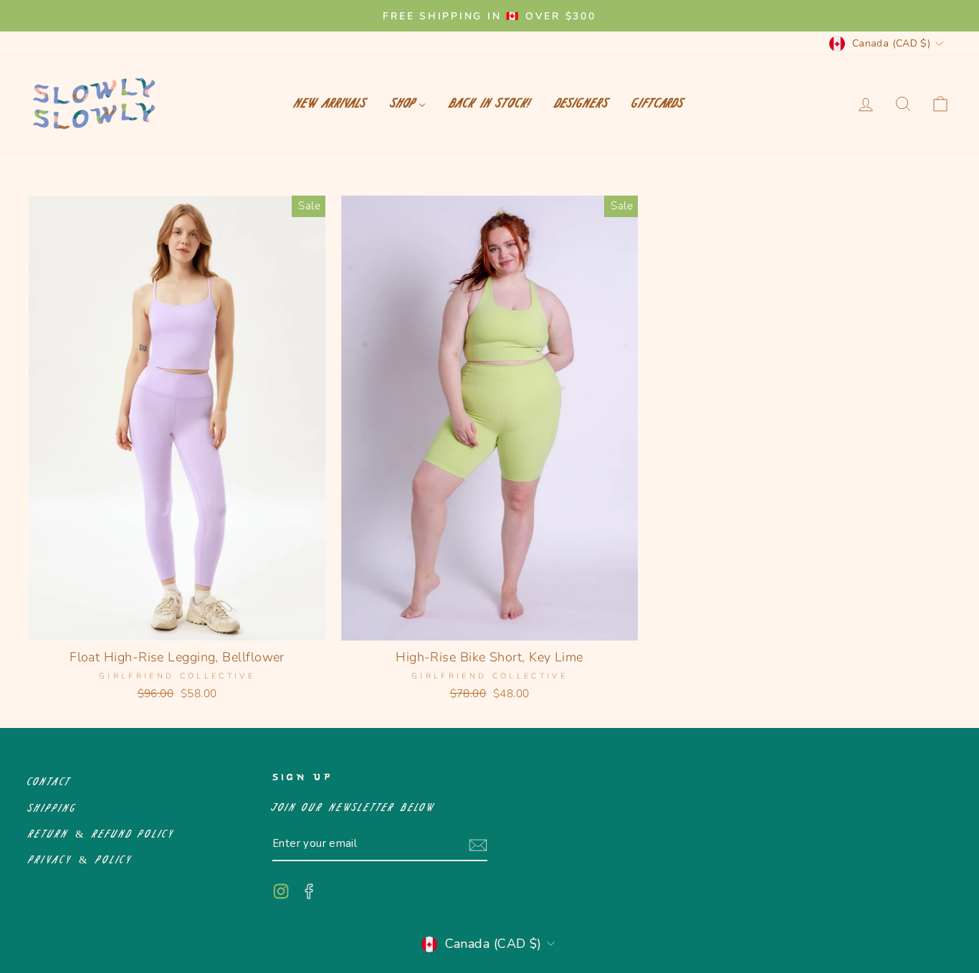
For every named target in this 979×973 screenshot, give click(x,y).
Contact (50, 782)
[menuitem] (330, 104)
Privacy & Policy (81, 860)
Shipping (53, 808)
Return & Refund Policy (102, 834)
